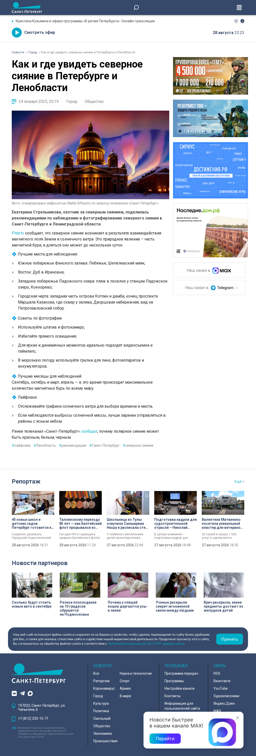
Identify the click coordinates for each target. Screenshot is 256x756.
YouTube (221, 688)
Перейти (165, 738)
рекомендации (72, 445)
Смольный (101, 718)
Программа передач (181, 673)
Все (96, 673)
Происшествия (105, 741)
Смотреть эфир (39, 32)
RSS (217, 673)
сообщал (89, 431)
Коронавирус (104, 688)
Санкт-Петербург (104, 445)
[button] (242, 21)
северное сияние (138, 445)
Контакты (172, 696)
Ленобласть (45, 445)
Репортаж (26, 481)
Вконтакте (222, 681)
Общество (94, 101)
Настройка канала (179, 688)
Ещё (238, 481)
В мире (125, 696)
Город (71, 101)
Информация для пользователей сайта (182, 705)
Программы (174, 681)
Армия (125, 688)
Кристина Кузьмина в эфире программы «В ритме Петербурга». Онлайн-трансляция (85, 21)
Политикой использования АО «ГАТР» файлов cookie (146, 643)
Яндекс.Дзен (224, 703)
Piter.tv (18, 233)
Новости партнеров (40, 563)
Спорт (125, 681)
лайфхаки (21, 445)
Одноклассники (226, 696)
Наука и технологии (136, 673)
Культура (101, 703)
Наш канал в (199, 270)
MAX (217, 711)
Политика (101, 711)
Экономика (102, 733)
